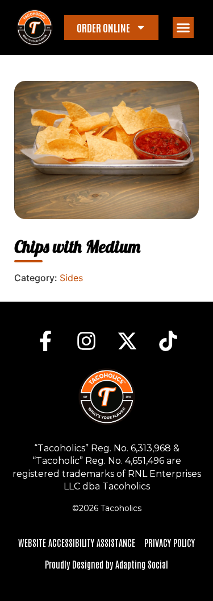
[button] (183, 28)
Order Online (103, 27)
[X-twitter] (127, 341)
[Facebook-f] (45, 341)
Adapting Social (141, 564)
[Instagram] (86, 341)
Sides (71, 277)
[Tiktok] (168, 341)
